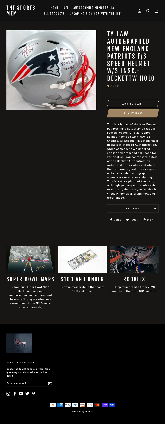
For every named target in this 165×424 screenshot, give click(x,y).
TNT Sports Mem (20, 11)
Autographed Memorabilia (93, 8)
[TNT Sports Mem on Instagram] (8, 394)
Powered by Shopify (82, 411)
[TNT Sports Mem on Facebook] (15, 394)
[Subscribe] (50, 383)
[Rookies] (134, 259)
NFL (66, 8)
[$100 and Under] (82, 259)
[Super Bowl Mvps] (30, 259)
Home (55, 8)
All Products (54, 13)
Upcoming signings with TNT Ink (95, 13)
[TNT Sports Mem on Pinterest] (33, 394)
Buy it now (133, 113)
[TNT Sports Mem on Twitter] (27, 394)
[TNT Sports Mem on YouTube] (21, 394)
